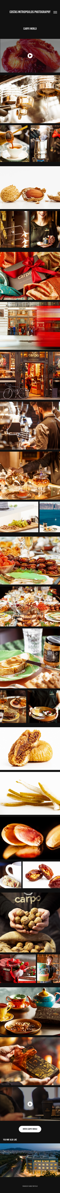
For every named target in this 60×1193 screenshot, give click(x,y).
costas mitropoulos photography (30, 12)
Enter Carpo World (30, 1129)
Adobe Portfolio (33, 1186)
